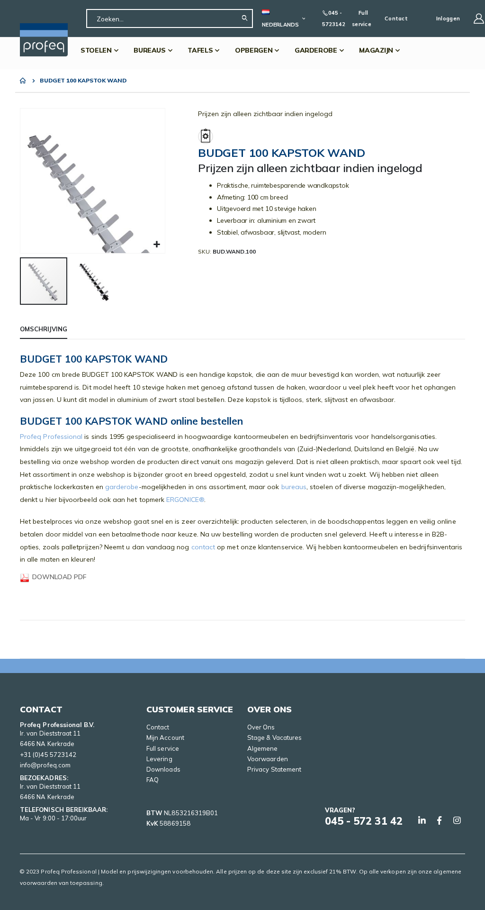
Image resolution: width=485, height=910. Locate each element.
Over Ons (261, 727)
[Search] (247, 18)
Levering (159, 759)
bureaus (292, 486)
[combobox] (169, 18)
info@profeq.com (45, 765)
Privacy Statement (274, 769)
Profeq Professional (51, 436)
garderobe (122, 486)
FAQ (152, 779)
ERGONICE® (185, 499)
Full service (361, 18)
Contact (396, 18)
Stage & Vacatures (274, 737)
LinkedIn (422, 820)
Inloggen (448, 18)
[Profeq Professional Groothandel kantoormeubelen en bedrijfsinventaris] (44, 39)
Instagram (457, 820)
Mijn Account (165, 737)
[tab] (43, 329)
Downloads (163, 769)
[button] (156, 245)
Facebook (439, 820)
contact (203, 547)
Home (23, 80)
